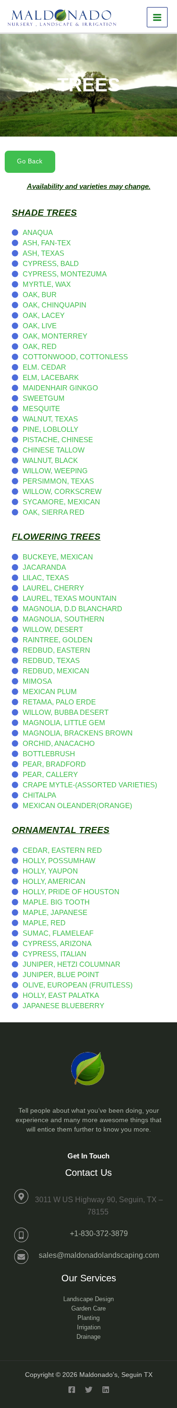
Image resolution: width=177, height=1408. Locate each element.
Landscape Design (88, 1299)
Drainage (88, 1336)
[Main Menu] (157, 17)
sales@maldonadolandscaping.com (99, 1255)
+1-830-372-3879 (99, 1234)
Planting (88, 1317)
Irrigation (89, 1327)
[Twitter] (89, 1389)
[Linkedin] (106, 1389)
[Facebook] (72, 1389)
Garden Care (88, 1308)
